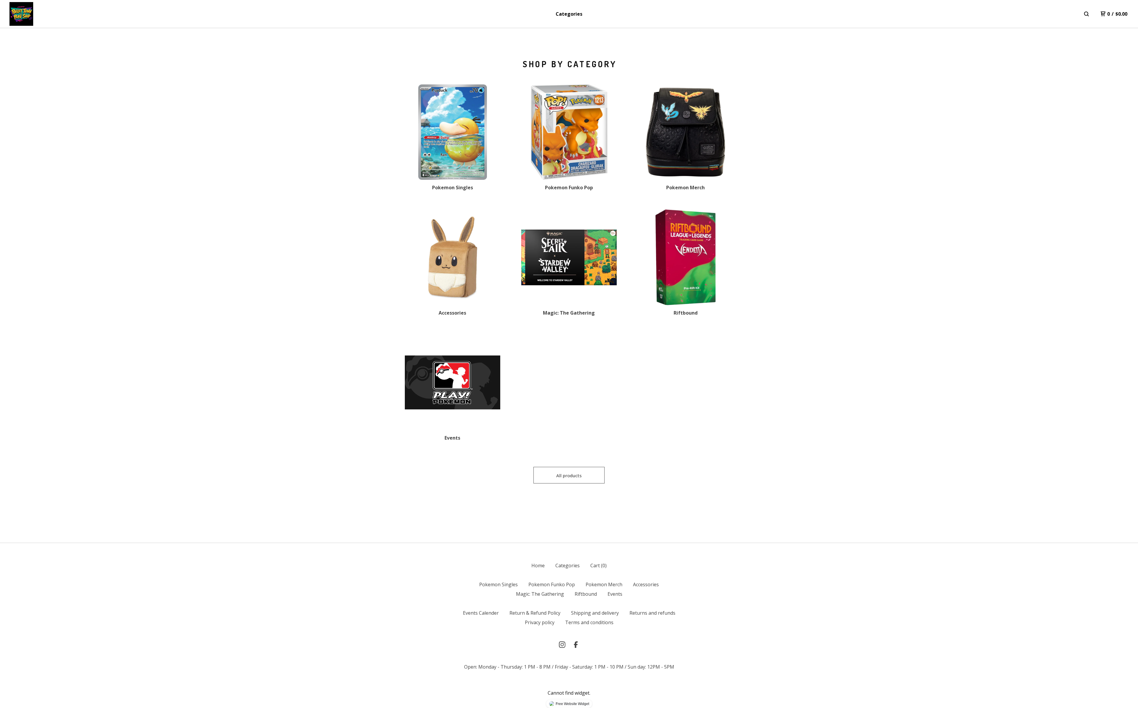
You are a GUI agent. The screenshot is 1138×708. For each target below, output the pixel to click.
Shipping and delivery (595, 613)
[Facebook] (575, 644)
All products (569, 475)
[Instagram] (562, 644)
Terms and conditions (589, 622)
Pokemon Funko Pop (551, 584)
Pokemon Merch (604, 584)
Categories (569, 14)
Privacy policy (539, 622)
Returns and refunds (652, 613)
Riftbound (586, 594)
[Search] (1086, 14)
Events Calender (481, 613)
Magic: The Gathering (540, 594)
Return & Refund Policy (534, 613)
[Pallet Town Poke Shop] (21, 14)
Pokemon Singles (498, 584)
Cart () (598, 565)
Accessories (646, 584)
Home (538, 565)
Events (615, 594)
